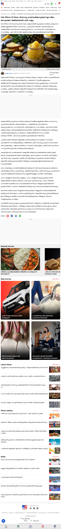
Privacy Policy (42, 512)
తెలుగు (13, 1)
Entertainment (28, 7)
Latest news (6, 7)
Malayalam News (5, 14)
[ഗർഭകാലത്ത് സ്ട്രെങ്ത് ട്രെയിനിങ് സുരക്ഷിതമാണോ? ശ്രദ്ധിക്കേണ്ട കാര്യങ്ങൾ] (45, 322)
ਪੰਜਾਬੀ (28, 1)
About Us (11, 512)
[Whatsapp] (51, 4)
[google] (55, 73)
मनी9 (36, 1)
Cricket (17, 7)
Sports (47, 7)
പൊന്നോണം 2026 (7, 10)
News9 (5, 1)
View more (55, 279)
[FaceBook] (31, 508)
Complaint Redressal (31, 512)
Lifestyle (13, 14)
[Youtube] (8, 216)
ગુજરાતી (21, 1)
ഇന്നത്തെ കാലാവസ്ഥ (19, 10)
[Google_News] (16, 216)
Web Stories (53, 7)
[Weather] (45, 4)
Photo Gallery (7, 410)
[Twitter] (34, 508)
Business (35, 7)
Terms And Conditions (53, 512)
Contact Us (5, 512)
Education (42, 7)
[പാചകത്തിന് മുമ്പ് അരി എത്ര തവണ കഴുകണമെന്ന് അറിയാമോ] (45, 282)
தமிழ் (32, 1)
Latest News (6, 364)
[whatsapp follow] (20, 216)
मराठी (17, 1)
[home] (1, 7)
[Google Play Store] (25, 520)
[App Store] (35, 521)
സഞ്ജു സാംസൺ (40, 10)
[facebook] (12, 216)
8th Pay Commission (52, 10)
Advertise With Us (20, 512)
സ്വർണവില (30, 10)
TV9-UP (39, 1)
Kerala (13, 7)
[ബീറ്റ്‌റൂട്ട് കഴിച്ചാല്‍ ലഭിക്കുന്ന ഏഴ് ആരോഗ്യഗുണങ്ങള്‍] (15, 322)
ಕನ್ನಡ (10, 1)
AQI (48, 4)
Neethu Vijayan (9, 73)
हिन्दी (2, 1)
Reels (3, 456)
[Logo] (2, 3)
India (22, 7)
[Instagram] (37, 508)
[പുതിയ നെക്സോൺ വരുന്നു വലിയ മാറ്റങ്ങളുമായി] (15, 282)
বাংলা (25, 1)
